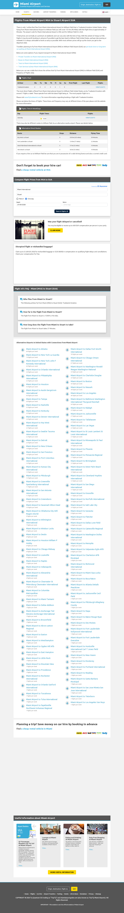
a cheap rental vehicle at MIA (35, 170)
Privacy (91, 894)
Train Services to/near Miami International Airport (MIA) (38, 66)
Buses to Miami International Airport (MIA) (33, 60)
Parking (63, 12)
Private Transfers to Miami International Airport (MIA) (37, 57)
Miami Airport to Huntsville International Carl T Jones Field (84, 648)
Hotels (84, 12)
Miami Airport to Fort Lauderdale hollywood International (85, 631)
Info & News (74, 12)
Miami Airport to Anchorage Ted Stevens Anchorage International (40, 613)
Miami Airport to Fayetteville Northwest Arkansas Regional (39, 707)
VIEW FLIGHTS (100, 87)
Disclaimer (83, 894)
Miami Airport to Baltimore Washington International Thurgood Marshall (88, 401)
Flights (26, 12)
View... (21, 865)
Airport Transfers (49, 12)
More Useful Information (62, 872)
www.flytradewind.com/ (33, 97)
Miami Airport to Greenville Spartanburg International (38, 484)
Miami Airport (35, 4)
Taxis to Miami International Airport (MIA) (33, 63)
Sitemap (98, 894)
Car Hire (36, 12)
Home (17, 12)
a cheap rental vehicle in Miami (36, 728)
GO (107, 4)
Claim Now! (55, 230)
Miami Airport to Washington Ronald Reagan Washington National (86, 369)
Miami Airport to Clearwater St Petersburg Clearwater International (42, 584)
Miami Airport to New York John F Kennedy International (41, 363)
